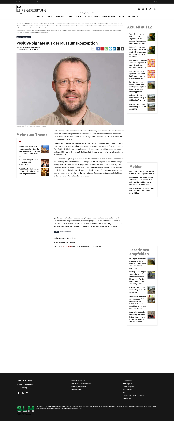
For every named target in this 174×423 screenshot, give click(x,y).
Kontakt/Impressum (78, 381)
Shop (38, 2)
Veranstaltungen (108, 16)
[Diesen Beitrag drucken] (122, 48)
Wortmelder (26, 37)
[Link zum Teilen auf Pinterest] (102, 48)
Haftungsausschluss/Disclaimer (133, 395)
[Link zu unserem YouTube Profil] (139, 9)
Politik (49, 16)
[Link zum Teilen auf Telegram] (110, 48)
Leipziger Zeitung (21, 2)
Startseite (40, 16)
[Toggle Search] (154, 9)
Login (155, 2)
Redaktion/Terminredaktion (81, 384)
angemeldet (67, 246)
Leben (70, 16)
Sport (96, 16)
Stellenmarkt (31, 2)
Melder (121, 16)
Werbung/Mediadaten (78, 387)
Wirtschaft (60, 16)
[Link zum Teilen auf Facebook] (98, 48)
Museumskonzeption (65, 231)
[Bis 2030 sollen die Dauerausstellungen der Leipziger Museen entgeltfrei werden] (44, 172)
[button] (91, 16)
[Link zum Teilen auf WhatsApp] (106, 48)
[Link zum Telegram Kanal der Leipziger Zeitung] (150, 9)
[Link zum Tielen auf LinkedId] (114, 48)
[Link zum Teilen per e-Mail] (118, 48)
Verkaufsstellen (76, 389)
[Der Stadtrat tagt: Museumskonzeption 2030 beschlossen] (44, 163)
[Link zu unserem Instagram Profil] (143, 9)
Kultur (78, 16)
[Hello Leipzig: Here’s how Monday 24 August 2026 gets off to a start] (151, 98)
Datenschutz (127, 398)
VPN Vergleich (128, 384)
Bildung (87, 16)
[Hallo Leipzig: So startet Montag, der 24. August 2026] (151, 107)
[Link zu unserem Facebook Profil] (146, 9)
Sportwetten (127, 389)
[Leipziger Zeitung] (31, 9)
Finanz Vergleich (128, 387)
